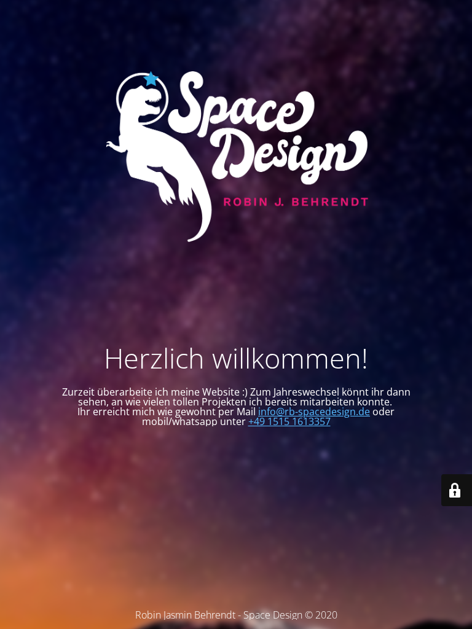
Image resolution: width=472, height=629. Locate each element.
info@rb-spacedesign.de (314, 411)
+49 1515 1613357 (289, 421)
